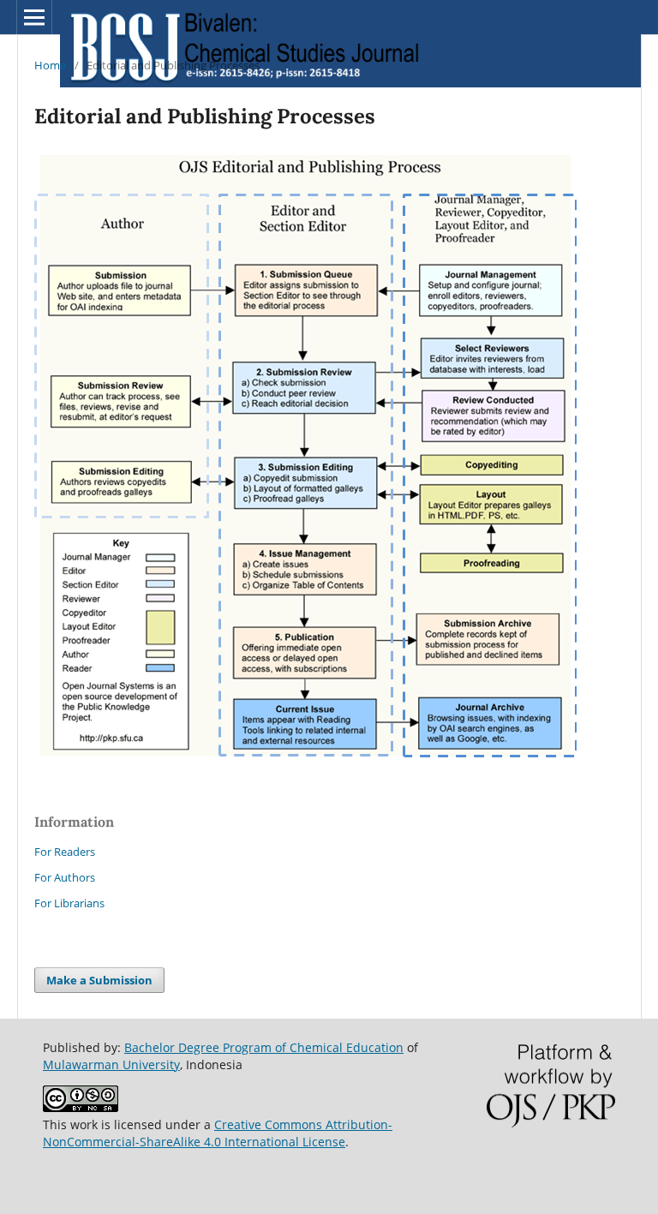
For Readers (64, 851)
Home (50, 65)
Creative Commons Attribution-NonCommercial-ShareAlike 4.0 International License (217, 1133)
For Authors (64, 877)
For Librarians (69, 903)
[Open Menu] (34, 17)
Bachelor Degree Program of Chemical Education (264, 1047)
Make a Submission (99, 980)
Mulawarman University (111, 1064)
